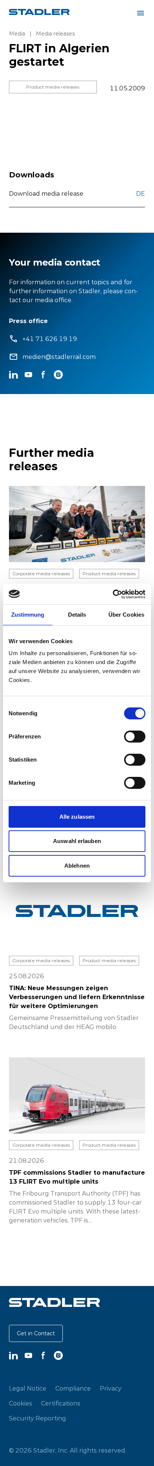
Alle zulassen (77, 816)
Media (17, 33)
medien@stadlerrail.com (59, 356)
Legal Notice (27, 1388)
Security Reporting (37, 1418)
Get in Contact (36, 1333)
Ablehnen (77, 865)
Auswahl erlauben (77, 841)
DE (140, 193)
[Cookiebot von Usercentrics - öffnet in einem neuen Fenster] (112, 594)
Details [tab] (77, 614)
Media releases (55, 33)
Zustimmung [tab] (27, 614)
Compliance (73, 1388)
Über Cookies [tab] (126, 614)
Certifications (60, 1403)
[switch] (134, 737)
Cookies (20, 1403)
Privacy (110, 1388)
